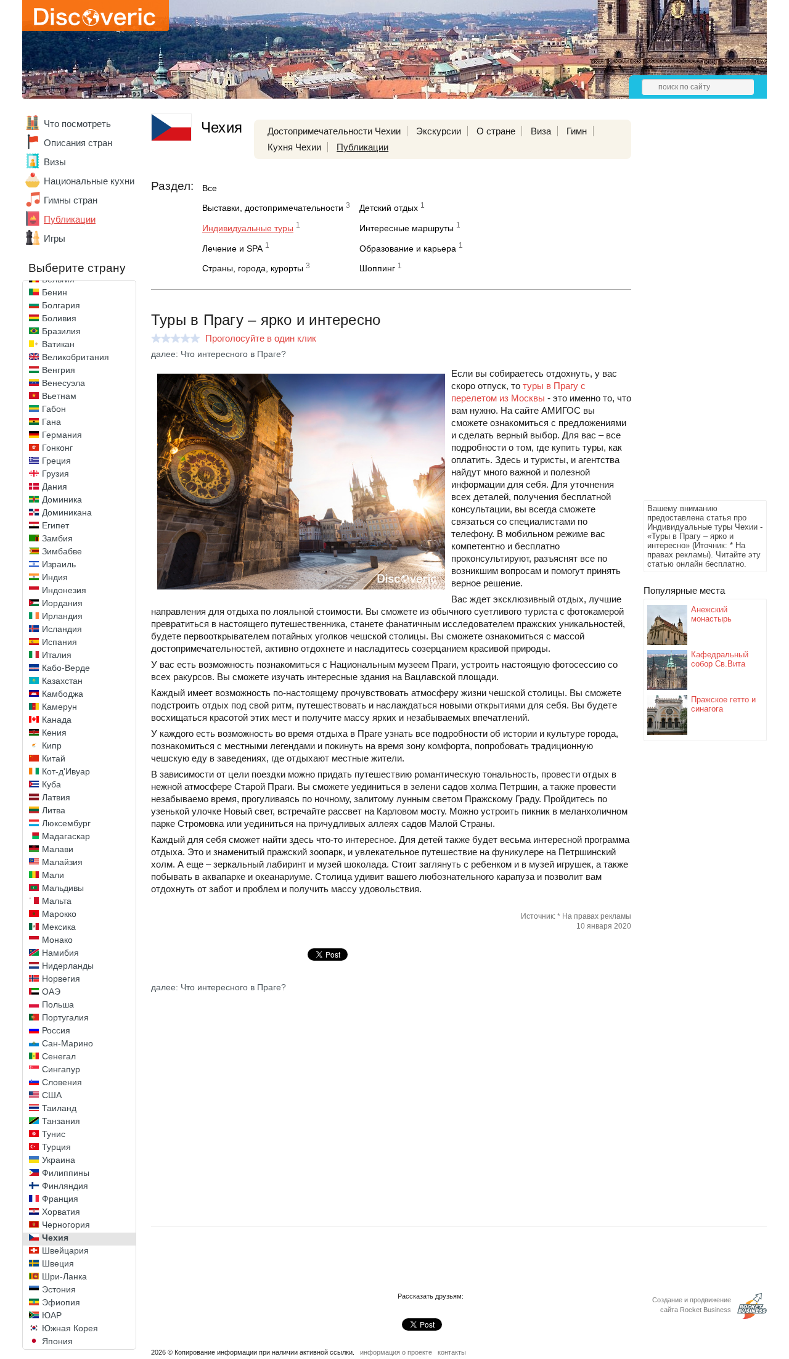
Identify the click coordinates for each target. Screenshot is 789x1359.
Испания (59, 642)
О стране (495, 131)
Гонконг (57, 448)
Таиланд (59, 1108)
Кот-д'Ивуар (66, 771)
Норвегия (61, 978)
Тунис (53, 1134)
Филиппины (65, 1173)
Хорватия (61, 1212)
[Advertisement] (693, 312)
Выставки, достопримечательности (272, 208)
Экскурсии (438, 131)
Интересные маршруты (406, 228)
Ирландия (62, 616)
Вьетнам (59, 396)
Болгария (61, 305)
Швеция (58, 1263)
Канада (57, 720)
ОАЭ (51, 991)
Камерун (59, 707)
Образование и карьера (407, 248)
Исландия (62, 629)
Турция (56, 1147)
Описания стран (78, 143)
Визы (55, 162)
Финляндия (65, 1186)
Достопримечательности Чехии (334, 131)
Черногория (66, 1225)
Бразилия (61, 331)
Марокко (59, 914)
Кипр (52, 745)
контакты (452, 1352)
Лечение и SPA (232, 248)
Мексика (59, 927)
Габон (54, 409)
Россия (56, 1030)
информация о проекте (396, 1352)
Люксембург (66, 823)
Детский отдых (388, 208)
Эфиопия (61, 1302)
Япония (57, 1341)
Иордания (62, 603)
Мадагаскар (66, 836)
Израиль (59, 564)
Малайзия (62, 862)
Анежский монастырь (711, 614)
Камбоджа (62, 694)
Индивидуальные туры (247, 228)
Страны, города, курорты (252, 268)
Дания (54, 486)
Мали (53, 875)
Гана (51, 422)
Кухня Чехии (294, 147)
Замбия (57, 538)
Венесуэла (63, 383)
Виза (541, 131)
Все (209, 188)
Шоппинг (377, 268)
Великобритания (75, 357)
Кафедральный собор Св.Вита (719, 659)
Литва (53, 810)
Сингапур (61, 1069)
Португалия (65, 1017)
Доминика (62, 499)
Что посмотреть (77, 123)
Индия (55, 577)
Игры (54, 238)
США (52, 1095)
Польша (58, 1004)
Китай (53, 758)
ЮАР (52, 1315)
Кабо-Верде (66, 668)
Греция (56, 461)
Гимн (576, 131)
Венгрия (58, 370)
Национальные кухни (89, 181)
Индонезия (64, 590)
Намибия (60, 953)
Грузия (55, 473)
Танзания (61, 1121)
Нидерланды (68, 966)
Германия (62, 435)
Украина (58, 1160)
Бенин (54, 292)
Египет (55, 525)
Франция (60, 1199)
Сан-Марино (67, 1043)
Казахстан (62, 681)
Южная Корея (70, 1328)
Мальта (57, 901)
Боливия (59, 318)
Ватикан (58, 344)
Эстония (59, 1289)
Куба (51, 784)
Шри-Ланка (64, 1276)
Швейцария (65, 1250)
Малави (57, 849)
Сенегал (59, 1056)
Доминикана (67, 512)
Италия (57, 655)
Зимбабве (62, 551)
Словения (62, 1082)
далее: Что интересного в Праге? (218, 354)
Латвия (56, 797)
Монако (57, 940)
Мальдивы (63, 888)
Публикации (70, 219)
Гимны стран (70, 200)
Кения (54, 732)
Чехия (55, 1237)
